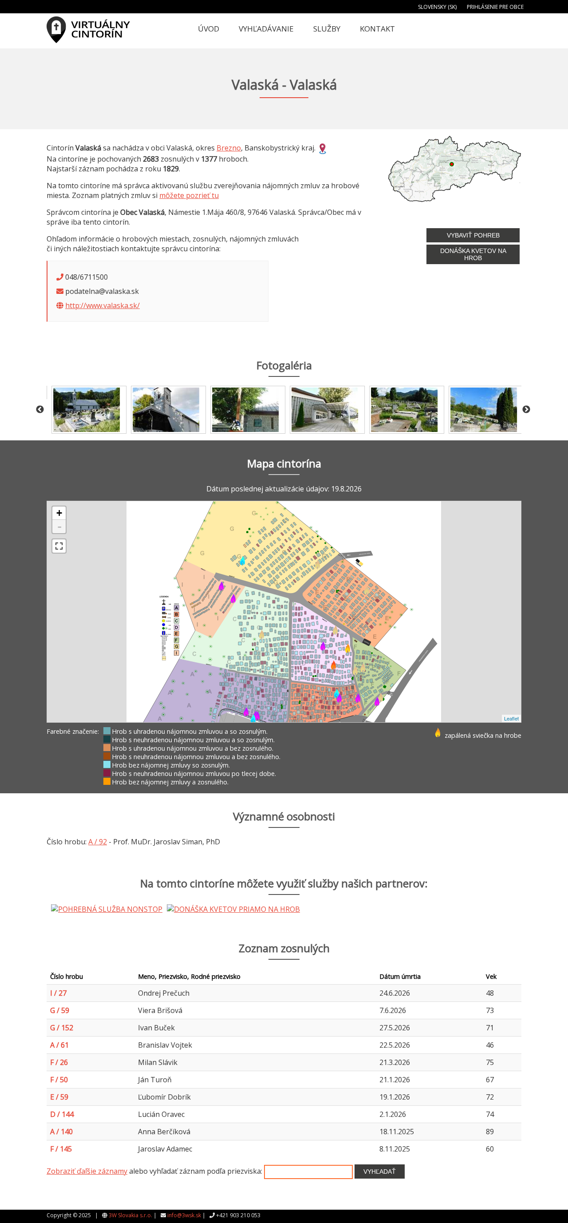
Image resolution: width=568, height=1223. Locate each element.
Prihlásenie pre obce (495, 7)
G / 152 (61, 1028)
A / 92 (97, 842)
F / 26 (59, 1062)
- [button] (59, 526)
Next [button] (526, 410)
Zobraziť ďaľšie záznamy (87, 1171)
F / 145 (61, 1149)
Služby (326, 29)
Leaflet (511, 718)
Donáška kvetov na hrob (473, 254)
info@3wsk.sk (184, 1215)
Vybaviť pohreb (473, 235)
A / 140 (61, 1131)
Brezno (229, 148)
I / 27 (58, 993)
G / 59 (59, 1010)
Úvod (208, 29)
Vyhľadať (379, 1171)
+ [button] (59, 512)
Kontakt (377, 29)
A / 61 (59, 1045)
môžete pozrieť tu (189, 195)
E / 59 (59, 1097)
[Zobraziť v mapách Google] (322, 148)
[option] (86, 410)
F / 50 (59, 1079)
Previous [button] (40, 410)
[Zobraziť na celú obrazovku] (59, 546)
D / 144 (62, 1114)
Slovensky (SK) (437, 7)
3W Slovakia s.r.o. (130, 1215)
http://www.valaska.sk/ (102, 305)
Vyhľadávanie (266, 29)
